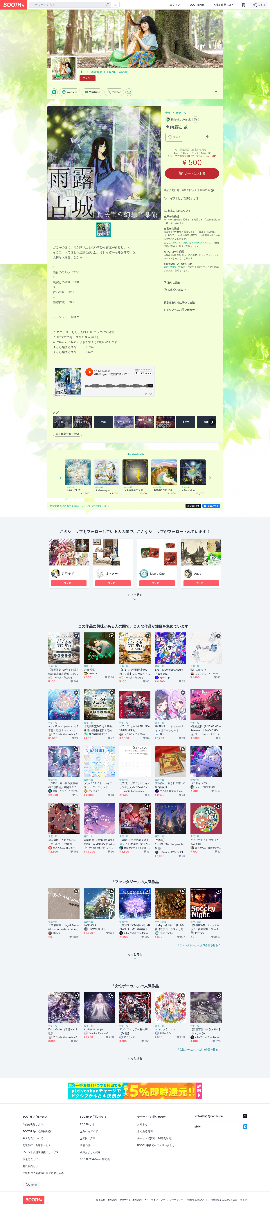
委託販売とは (30, 1166)
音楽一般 (181, 112)
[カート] (195, 119)
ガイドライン (151, 1200)
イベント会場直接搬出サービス (41, 1152)
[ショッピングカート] (243, 5)
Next (210, 478)
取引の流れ (174, 282)
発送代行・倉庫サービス (37, 1145)
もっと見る (135, 594)
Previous (61, 478)
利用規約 (112, 1200)
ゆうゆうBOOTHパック (201, 242)
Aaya (197, 573)
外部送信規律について (197, 1200)
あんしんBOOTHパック (175, 242)
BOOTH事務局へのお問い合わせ (156, 1145)
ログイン (175, 4)
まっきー (112, 573)
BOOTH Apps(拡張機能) (37, 1131)
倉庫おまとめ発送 (90, 1152)
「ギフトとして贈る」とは (183, 198)
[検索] (107, 5)
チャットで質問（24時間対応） (155, 1138)
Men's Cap (157, 573)
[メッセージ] (128, 92)
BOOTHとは (197, 4)
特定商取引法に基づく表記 (179, 302)
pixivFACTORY (171, 266)
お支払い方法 (175, 289)
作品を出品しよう (223, 4)
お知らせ (142, 1124)
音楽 (167, 112)
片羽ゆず (68, 573)
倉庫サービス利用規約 (131, 1200)
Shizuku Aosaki (135, 453)
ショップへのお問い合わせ (179, 309)
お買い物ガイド (89, 1131)
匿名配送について (33, 1138)
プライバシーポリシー (172, 1200)
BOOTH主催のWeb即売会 (95, 1159)
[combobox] (70, 5)
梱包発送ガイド (32, 1159)
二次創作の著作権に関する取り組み (43, 1173)
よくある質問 (145, 1131)
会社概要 (100, 1200)
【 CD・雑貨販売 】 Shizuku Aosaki (104, 72)
